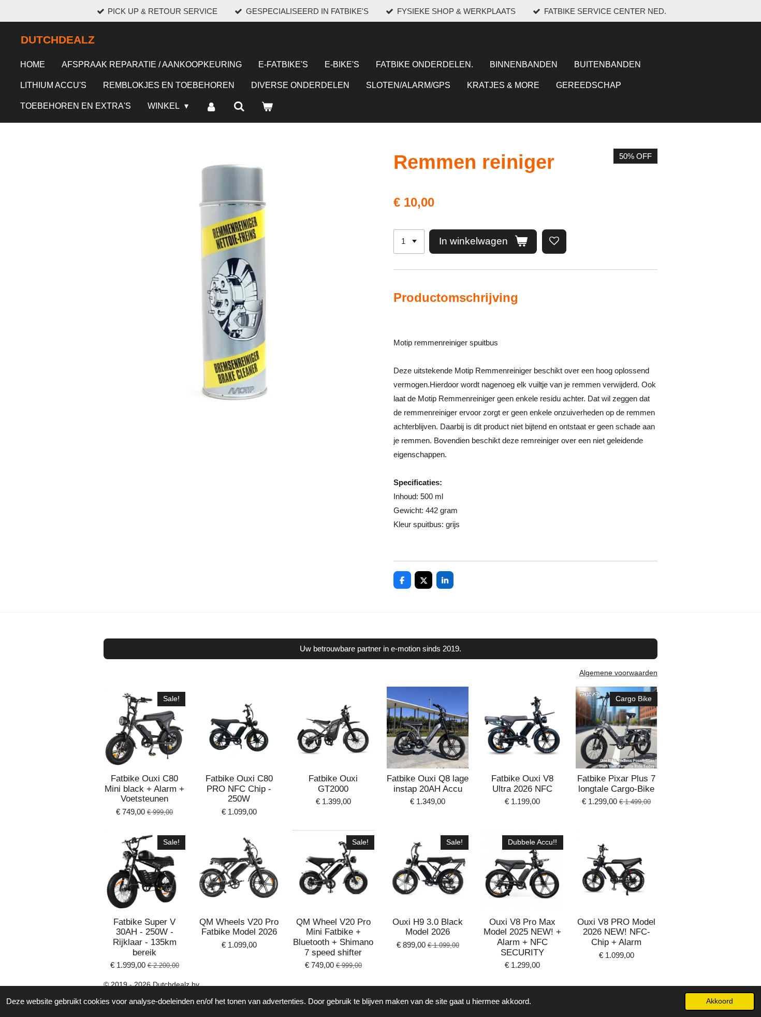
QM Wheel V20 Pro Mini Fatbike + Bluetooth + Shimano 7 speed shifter (333, 937)
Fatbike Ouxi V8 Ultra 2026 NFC (522, 784)
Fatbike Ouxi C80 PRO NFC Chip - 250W (239, 789)
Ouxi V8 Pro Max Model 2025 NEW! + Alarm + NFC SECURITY (522, 937)
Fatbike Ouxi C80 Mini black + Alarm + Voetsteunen (144, 789)
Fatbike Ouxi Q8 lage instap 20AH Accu (428, 784)
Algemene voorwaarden (618, 673)
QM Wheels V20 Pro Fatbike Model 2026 (239, 927)
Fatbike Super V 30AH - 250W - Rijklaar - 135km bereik (145, 937)
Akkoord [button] (719, 1001)
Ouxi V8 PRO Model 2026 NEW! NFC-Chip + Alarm (616, 932)
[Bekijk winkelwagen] (267, 107)
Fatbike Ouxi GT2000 (333, 784)
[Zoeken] (239, 107)
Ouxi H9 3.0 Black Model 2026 (427, 927)
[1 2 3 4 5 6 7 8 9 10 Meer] (409, 241)
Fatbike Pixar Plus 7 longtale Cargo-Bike (616, 784)
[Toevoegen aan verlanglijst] (554, 241)
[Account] (210, 107)
